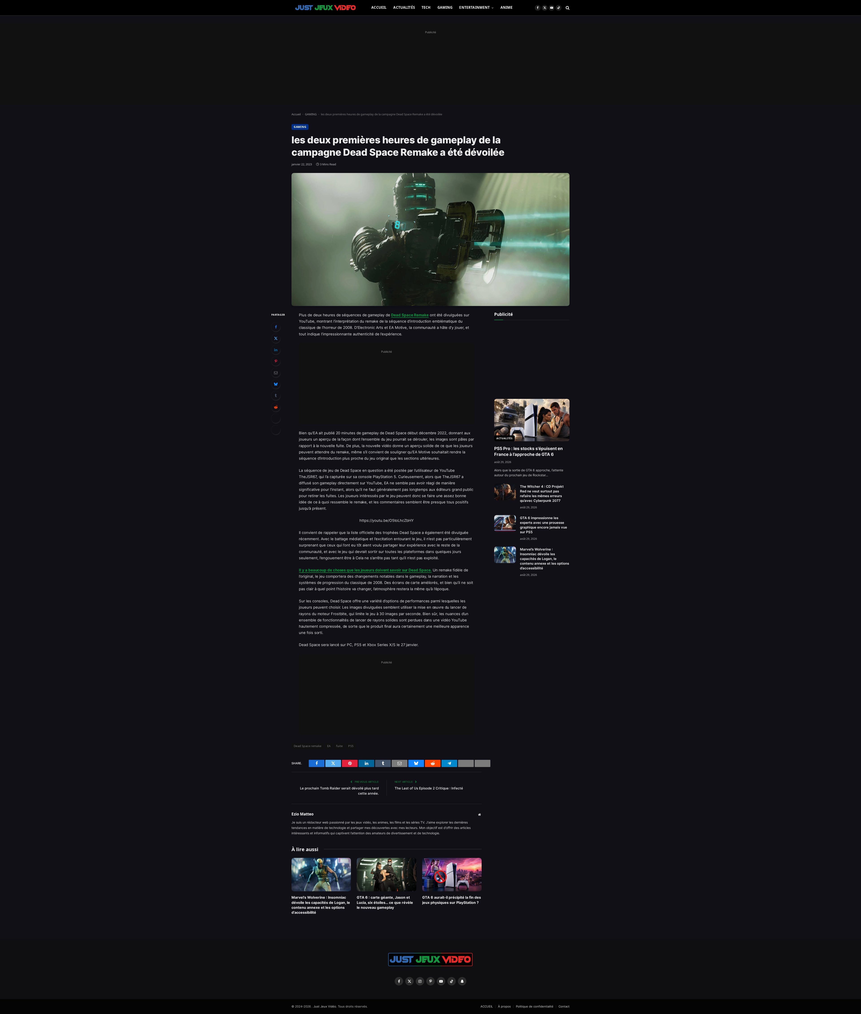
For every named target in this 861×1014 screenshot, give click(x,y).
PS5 (350, 746)
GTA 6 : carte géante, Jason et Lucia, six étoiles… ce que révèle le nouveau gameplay (385, 902)
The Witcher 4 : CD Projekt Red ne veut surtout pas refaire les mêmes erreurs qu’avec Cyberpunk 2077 (542, 493)
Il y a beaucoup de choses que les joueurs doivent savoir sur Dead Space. (365, 570)
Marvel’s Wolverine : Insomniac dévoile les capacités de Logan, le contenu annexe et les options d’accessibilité (320, 905)
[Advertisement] (430, 66)
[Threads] (275, 418)
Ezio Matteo (302, 814)
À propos (504, 1006)
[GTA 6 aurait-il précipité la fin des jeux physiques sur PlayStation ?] (452, 874)
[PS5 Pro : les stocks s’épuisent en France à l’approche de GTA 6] (532, 420)
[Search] (567, 8)
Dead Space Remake (410, 315)
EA (329, 746)
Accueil (296, 114)
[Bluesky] (275, 384)
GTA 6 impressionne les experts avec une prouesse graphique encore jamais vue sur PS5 (543, 525)
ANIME (506, 7)
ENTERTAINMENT (474, 7)
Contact (564, 1006)
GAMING (445, 7)
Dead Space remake (308, 746)
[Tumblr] (275, 395)
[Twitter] (275, 338)
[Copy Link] (275, 429)
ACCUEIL (379, 7)
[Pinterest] (275, 361)
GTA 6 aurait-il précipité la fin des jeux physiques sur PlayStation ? (451, 900)
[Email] (275, 372)
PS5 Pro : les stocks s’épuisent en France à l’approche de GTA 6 (528, 451)
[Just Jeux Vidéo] (325, 8)
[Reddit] (275, 406)
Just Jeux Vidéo (324, 1006)
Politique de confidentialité (534, 1006)
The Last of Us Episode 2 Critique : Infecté (429, 788)
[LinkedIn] (275, 349)
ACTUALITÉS (404, 7)
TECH (426, 7)
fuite (339, 746)
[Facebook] (275, 326)
